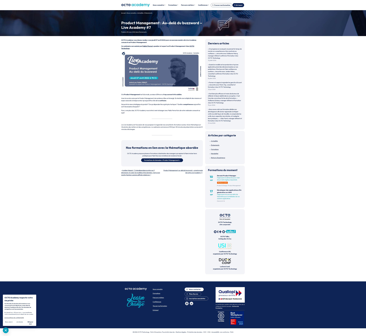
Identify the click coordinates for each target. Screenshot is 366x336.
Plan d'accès (193, 294)
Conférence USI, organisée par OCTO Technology (225, 253)
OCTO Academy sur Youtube (191, 303)
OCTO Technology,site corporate (225, 223)
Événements (148, 13)
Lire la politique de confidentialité (14, 317)
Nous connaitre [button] (158, 5)
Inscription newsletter (197, 298)
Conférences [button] (203, 5)
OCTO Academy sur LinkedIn (187, 303)
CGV (204, 332)
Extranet (239, 5)
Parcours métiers (158, 298)
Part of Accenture (155, 332)
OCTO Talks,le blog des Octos (225, 238)
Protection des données (194, 332)
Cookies (6, 330)
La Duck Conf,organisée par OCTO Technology (225, 268)
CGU (208, 332)
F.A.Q (231, 332)
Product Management (234, 185)
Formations (215, 149)
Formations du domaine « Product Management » (162, 160)
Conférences (157, 302)
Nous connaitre (131, 13)
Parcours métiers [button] (187, 5)
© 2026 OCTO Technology (141, 332)
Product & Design (222, 185)
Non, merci (8, 322)
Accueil (123, 13)
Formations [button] (172, 5)
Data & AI (220, 201)
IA (224, 201)
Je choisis (19, 322)
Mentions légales (181, 332)
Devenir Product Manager (226, 176)
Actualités (140, 13)
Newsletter (214, 153)
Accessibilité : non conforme (220, 332)
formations (140, 148)
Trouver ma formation (222, 5)
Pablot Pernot (147, 46)
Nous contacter (195, 289)
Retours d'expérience (218, 158)
